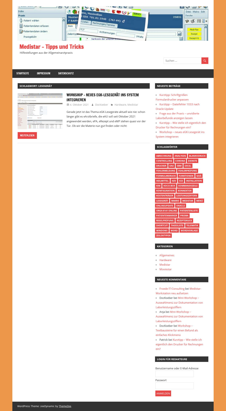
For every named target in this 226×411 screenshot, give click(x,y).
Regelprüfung (165, 220)
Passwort (160, 380)
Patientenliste (189, 210)
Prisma (184, 215)
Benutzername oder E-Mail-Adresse (176, 368)
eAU (172, 165)
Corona (180, 160)
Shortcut (162, 225)
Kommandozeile (188, 185)
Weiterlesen (27, 135)
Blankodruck (197, 155)
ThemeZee (65, 406)
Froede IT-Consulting (172, 288)
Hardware (120, 104)
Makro (175, 200)
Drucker (161, 165)
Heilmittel (162, 180)
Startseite (22, 73)
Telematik (192, 225)
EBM (179, 165)
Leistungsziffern (186, 195)
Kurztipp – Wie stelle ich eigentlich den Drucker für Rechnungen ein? (179, 344)
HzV (174, 180)
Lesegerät (162, 200)
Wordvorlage (189, 230)
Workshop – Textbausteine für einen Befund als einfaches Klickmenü (177, 330)
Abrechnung (163, 155)
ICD (181, 180)
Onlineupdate (164, 205)
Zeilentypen (163, 235)
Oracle (180, 205)
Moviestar (165, 269)
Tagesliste (177, 225)
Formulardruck (166, 175)
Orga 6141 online (166, 210)
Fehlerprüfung (187, 170)
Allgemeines (166, 255)
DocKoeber (101, 104)
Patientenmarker (166, 215)
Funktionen (186, 175)
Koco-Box (169, 185)
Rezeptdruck (184, 220)
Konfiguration (165, 190)
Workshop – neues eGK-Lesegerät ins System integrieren (103, 97)
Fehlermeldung (165, 170)
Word (174, 230)
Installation (194, 180)
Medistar (132, 104)
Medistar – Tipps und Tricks (51, 47)
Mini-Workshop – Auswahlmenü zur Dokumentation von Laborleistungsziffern (179, 302)
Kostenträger (164, 195)
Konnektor (185, 190)
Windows (162, 230)
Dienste (192, 160)
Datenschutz (66, 73)
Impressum (43, 73)
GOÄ (199, 175)
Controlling (164, 160)
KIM (158, 185)
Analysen (180, 155)
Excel (188, 165)
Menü (199, 200)
